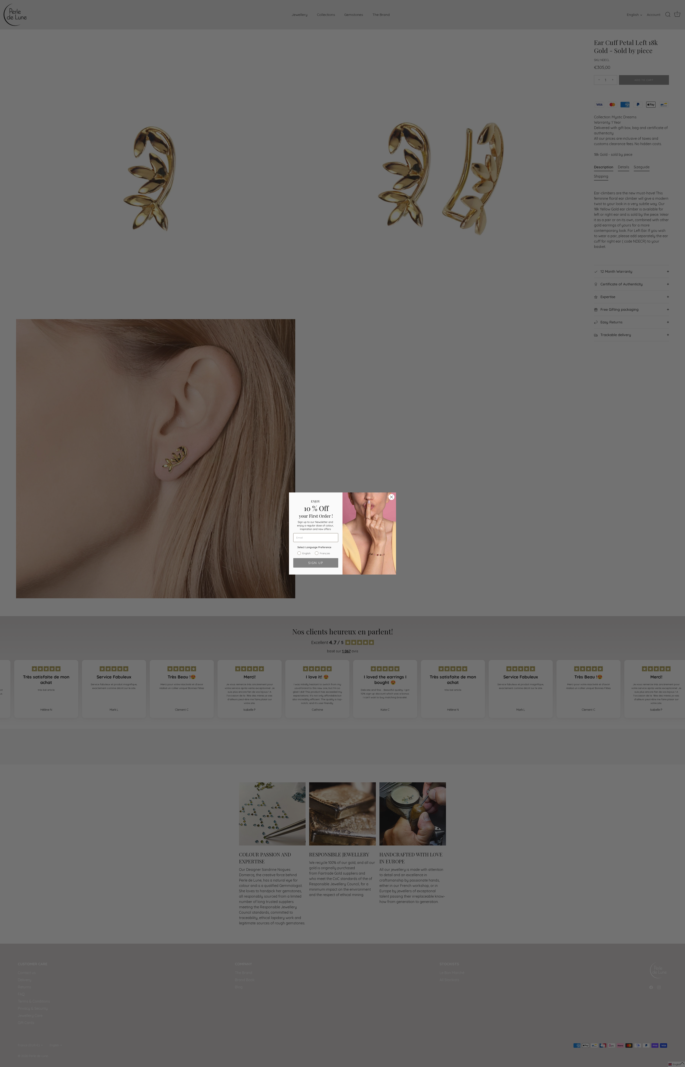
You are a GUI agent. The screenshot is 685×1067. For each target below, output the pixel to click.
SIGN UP (315, 563)
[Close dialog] (391, 497)
